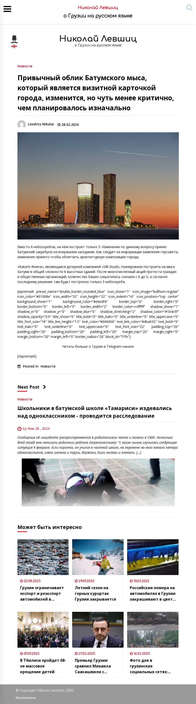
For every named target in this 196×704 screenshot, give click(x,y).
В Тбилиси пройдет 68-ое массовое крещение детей (43, 666)
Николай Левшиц (98, 38)
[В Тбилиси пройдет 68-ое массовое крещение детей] (43, 630)
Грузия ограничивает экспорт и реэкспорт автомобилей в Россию (42, 593)
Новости (24, 66)
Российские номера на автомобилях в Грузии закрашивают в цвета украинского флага (152, 593)
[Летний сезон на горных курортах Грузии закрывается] (98, 557)
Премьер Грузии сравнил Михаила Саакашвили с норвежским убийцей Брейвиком (97, 666)
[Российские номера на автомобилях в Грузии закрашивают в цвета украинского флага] (153, 557)
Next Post (28, 387)
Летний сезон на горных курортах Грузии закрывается (95, 593)
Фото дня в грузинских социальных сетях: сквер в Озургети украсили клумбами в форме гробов (152, 666)
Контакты (26, 698)
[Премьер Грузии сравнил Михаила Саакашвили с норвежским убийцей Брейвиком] (98, 630)
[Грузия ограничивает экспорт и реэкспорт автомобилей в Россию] (43, 557)
